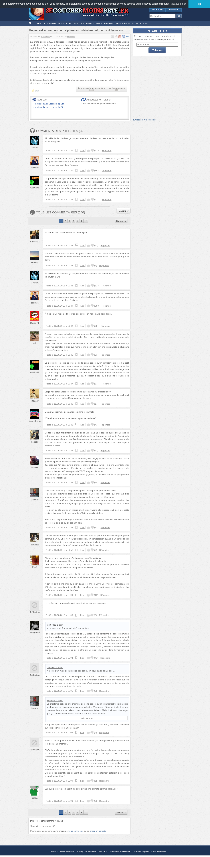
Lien (82, 150)
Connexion (173, 9)
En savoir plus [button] (178, 4)
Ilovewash (35, 749)
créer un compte (98, 831)
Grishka (34, 147)
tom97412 (35, 241)
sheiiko (34, 262)
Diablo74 (34, 323)
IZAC (34, 567)
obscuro (35, 167)
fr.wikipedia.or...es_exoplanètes (50, 107)
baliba (35, 798)
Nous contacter (158, 851)
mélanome (35, 632)
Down (92, 150)
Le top (37, 23)
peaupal (35, 544)
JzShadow (35, 612)
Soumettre (64, 23)
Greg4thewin (34, 421)
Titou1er (35, 401)
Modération (122, 23)
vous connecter (75, 831)
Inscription (157, 9)
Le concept (90, 851)
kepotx (34, 442)
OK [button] (199, 4)
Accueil (54, 851)
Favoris (108, 23)
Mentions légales (141, 851)
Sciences (71, 37)
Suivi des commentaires (88, 23)
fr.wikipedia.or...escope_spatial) (50, 103)
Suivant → (121, 221)
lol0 (34, 343)
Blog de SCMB (140, 23)
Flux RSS (102, 851)
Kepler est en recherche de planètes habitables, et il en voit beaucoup (76, 30)
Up (88, 150)
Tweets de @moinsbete (144, 119)
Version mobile (66, 851)
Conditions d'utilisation (120, 851)
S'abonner (124, 211)
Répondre (106, 150)
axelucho (34, 187)
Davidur (34, 499)
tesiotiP (34, 467)
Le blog (79, 851)
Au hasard (50, 23)
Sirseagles (45, 37)
